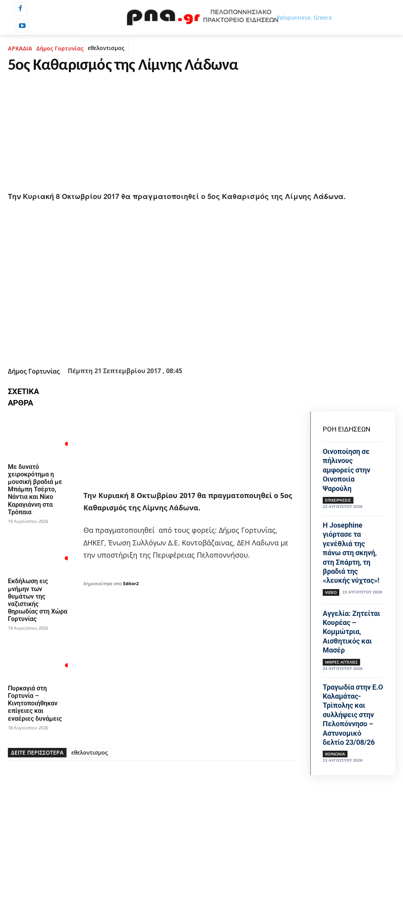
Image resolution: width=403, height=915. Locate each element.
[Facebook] (20, 8)
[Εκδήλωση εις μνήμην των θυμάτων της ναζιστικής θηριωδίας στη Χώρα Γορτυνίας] (38, 551)
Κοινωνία (335, 754)
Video (331, 592)
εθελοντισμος (106, 48)
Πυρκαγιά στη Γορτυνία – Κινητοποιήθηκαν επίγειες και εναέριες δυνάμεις (35, 703)
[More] (253, 344)
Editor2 (131, 583)
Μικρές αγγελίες (341, 662)
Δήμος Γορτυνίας (59, 48)
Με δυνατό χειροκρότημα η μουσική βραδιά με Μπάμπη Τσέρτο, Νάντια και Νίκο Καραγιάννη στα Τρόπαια (35, 489)
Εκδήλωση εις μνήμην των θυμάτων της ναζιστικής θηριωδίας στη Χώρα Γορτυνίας (37, 600)
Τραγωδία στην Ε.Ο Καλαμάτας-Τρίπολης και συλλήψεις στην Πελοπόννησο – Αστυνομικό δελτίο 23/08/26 (353, 714)
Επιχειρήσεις (338, 500)
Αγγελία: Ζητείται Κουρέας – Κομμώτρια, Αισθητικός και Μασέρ (351, 632)
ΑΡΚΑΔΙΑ (20, 48)
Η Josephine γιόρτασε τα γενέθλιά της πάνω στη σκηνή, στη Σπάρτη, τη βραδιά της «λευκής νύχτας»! (351, 552)
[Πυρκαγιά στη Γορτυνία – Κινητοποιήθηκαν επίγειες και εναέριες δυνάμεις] (38, 658)
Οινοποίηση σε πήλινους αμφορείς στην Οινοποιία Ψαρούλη (346, 470)
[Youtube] (22, 26)
